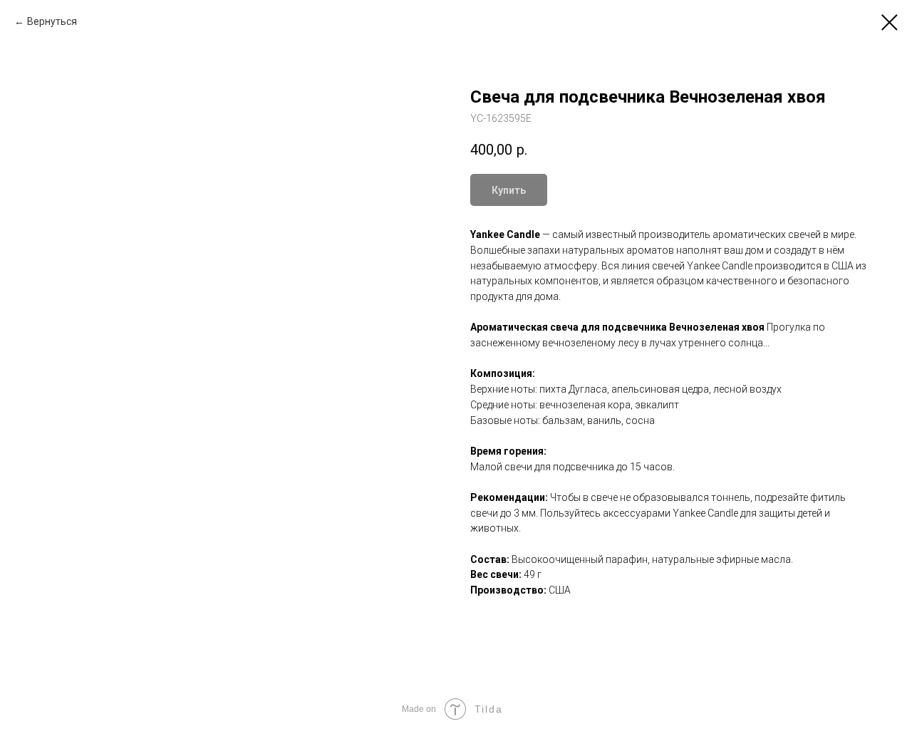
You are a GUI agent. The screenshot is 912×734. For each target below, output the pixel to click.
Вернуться (52, 21)
